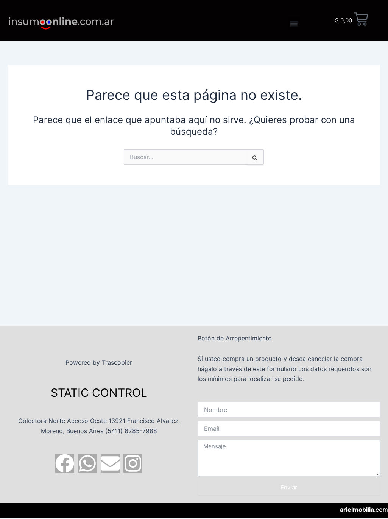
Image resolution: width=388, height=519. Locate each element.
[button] (293, 23)
